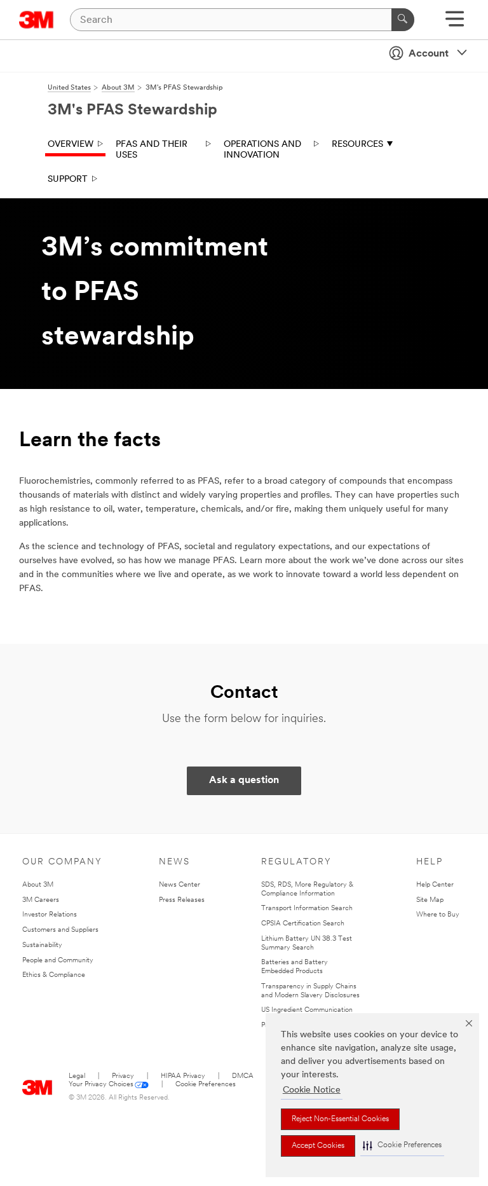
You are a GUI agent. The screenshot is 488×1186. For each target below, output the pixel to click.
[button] (402, 1145)
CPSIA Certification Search (302, 923)
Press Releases (182, 900)
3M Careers (40, 900)
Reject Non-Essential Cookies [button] (340, 1119)
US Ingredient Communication (307, 1010)
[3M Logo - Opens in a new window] (36, 19)
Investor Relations (49, 914)
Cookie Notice (312, 1090)
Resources (357, 144)
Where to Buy (437, 914)
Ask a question (244, 780)
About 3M (37, 885)
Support (68, 179)
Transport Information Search (307, 908)
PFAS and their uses (151, 150)
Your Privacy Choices (101, 1084)
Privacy (123, 1076)
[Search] (402, 19)
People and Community (57, 960)
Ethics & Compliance (53, 975)
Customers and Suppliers (60, 930)
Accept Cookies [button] (318, 1146)
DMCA (243, 1076)
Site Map (430, 900)
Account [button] (428, 54)
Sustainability (42, 945)
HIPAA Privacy (183, 1076)
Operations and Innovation (262, 150)
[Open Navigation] (454, 23)
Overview (70, 144)
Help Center (435, 885)
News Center (179, 885)
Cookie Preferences (205, 1084)
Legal (77, 1076)
